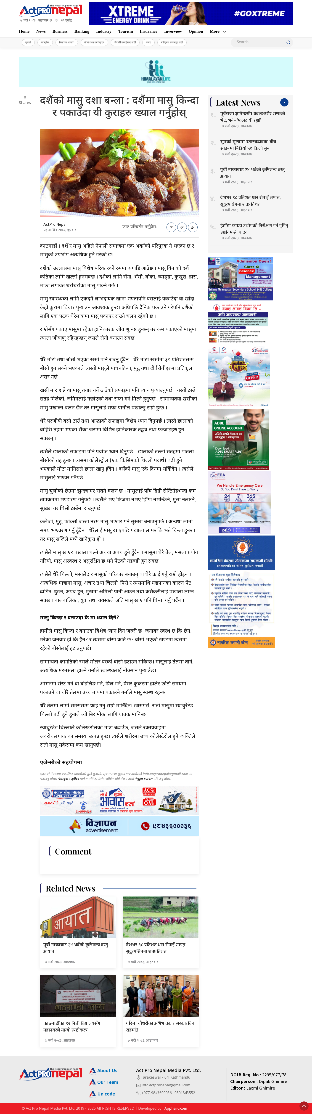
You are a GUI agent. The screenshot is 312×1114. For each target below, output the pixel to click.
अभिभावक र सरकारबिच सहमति (160, 1027)
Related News (70, 888)
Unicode (105, 1094)
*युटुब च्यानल (143, 779)
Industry (103, 31)
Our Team (107, 1083)
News (41, 31)
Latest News (238, 102)
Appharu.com (175, 1108)
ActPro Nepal (54, 224)
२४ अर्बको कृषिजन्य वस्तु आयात (75, 948)
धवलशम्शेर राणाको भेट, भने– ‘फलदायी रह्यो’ (252, 117)
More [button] (214, 31)
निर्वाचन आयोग (66, 42)
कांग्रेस (45, 42)
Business (60, 31)
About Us (106, 1071)
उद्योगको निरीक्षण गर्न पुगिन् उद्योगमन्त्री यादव (254, 229)
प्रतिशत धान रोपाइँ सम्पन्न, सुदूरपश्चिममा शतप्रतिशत (156, 948)
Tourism (125, 31)
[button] (304, 1106)
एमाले (28, 42)
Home (24, 31)
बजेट (148, 42)
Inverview (173, 31)
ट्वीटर (75, 779)
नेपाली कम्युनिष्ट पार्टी (125, 42)
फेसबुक (63, 779)
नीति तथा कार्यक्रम (94, 42)
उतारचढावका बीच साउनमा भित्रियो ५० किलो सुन (248, 145)
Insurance (148, 31)
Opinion (196, 31)
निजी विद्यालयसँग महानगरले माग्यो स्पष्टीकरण (71, 1027)
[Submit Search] (288, 42)
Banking (81, 31)
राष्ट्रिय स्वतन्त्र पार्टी (172, 42)
